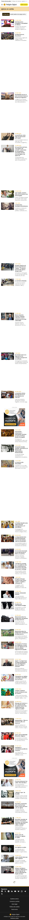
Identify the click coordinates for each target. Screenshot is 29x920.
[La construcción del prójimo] (7, 463)
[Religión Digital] (10, 5)
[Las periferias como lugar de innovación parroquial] (7, 136)
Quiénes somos (14, 899)
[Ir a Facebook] (2, 891)
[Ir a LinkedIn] (12, 891)
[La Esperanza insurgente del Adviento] (7, 206)
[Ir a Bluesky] (19, 891)
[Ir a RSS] (2, 894)
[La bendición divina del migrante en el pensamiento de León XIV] (7, 394)
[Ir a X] (5, 891)
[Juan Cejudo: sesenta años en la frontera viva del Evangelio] (7, 194)
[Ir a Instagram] (9, 891)
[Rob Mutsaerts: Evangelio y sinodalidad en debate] (7, 23)
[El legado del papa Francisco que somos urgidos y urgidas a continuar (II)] (7, 580)
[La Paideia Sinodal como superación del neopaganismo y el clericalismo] (7, 524)
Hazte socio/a (24, 4)
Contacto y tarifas (14, 901)
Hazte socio (14, 909)
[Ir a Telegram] (25, 891)
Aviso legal (14, 904)
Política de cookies (14, 907)
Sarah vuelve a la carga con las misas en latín (18, 14)
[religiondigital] (14, 914)
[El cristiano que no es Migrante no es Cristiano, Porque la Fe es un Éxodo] (7, 356)
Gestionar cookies (14, 918)
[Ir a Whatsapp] (22, 891)
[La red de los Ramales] (7, 282)
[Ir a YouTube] (15, 891)
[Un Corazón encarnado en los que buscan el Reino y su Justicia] (7, 552)
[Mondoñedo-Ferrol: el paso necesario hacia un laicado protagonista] (7, 96)
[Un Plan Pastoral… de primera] (7, 36)
